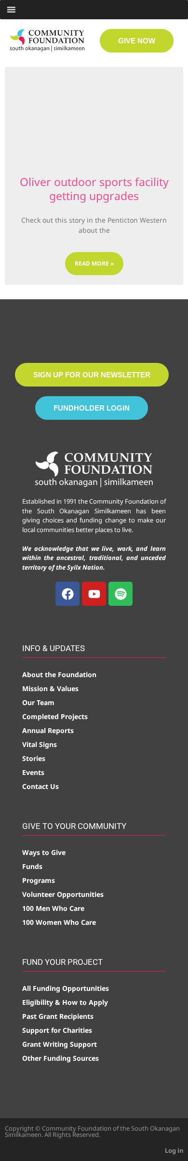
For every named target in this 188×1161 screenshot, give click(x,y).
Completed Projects (55, 716)
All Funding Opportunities (65, 988)
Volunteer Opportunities (63, 894)
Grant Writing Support (59, 1044)
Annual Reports (48, 730)
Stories (33, 758)
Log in (174, 1150)
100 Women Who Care (59, 922)
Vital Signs (39, 744)
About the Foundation (59, 674)
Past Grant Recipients (58, 1016)
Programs (38, 880)
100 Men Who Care (53, 908)
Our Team (38, 702)
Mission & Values (50, 688)
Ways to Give (44, 852)
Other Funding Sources (60, 1058)
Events (33, 772)
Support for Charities (57, 1030)
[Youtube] (94, 594)
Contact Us (40, 786)
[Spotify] (120, 594)
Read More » (94, 263)
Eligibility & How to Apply (65, 1002)
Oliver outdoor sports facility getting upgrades (94, 188)
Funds (32, 866)
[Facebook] (67, 594)
